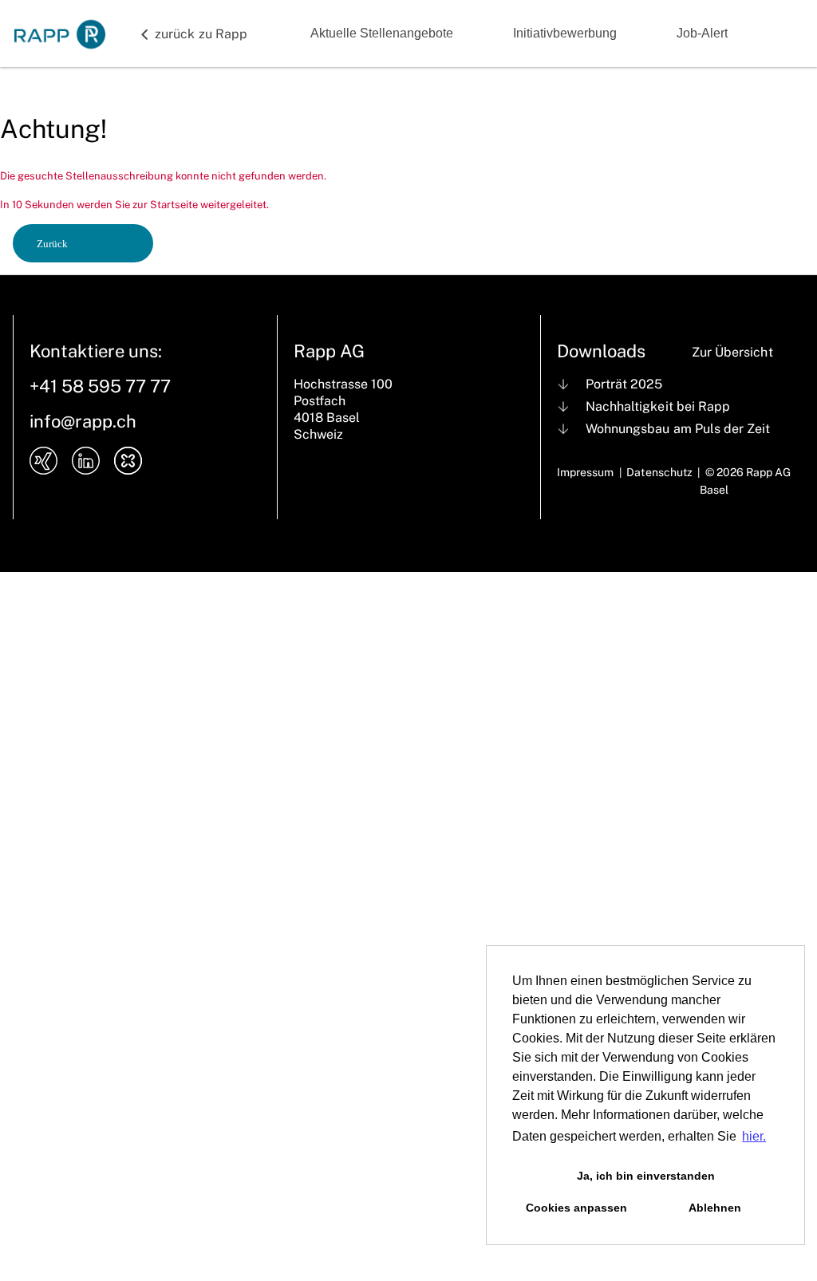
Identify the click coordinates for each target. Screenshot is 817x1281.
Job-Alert (702, 33)
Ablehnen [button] (715, 1207)
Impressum (585, 472)
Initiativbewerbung (565, 33)
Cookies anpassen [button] (576, 1207)
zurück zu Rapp (201, 33)
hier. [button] (754, 1136)
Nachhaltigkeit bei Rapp (657, 406)
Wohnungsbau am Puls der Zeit (677, 428)
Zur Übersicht (732, 352)
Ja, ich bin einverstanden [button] (646, 1175)
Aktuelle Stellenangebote (381, 33)
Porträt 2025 (624, 384)
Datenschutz (659, 472)
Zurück (52, 243)
